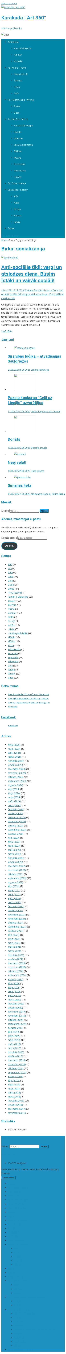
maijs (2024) (14, 797)
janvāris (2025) (15, 764)
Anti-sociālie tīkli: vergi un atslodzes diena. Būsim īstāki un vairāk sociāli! (31, 274)
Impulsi (17, 132)
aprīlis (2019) (14, 1044)
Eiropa (17, 209)
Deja (10, 580)
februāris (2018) (16, 1100)
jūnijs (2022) (14, 890)
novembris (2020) (17, 967)
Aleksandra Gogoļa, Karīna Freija (48, 493)
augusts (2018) (15, 1076)
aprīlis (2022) (14, 898)
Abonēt (9, 545)
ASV (16, 196)
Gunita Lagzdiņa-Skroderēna (45, 411)
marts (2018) (14, 1096)
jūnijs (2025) (14, 744)
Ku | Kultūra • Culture (18, 119)
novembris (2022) (17, 870)
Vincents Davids (39, 447)
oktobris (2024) (15, 776)
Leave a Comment (32, 294)
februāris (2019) (16, 1052)
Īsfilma (11, 608)
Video (17, 87)
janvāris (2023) (15, 861)
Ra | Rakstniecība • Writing (21, 100)
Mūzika (17, 157)
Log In (11, 1216)
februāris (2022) (16, 906)
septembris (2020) (17, 975)
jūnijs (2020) (14, 987)
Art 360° (18, 55)
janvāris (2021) (15, 959)
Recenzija (13, 653)
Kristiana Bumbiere (34, 290)
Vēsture (12, 673)
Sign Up (12, 1272)
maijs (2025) (14, 748)
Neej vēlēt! (17, 462)
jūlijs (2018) (14, 1080)
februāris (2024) (16, 809)
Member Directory (17, 1220)
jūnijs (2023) (14, 841)
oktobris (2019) (15, 1019)
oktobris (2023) (15, 825)
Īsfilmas (18, 80)
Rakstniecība (14, 649)
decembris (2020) (17, 963)
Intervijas (18, 138)
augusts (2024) (15, 785)
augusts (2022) (15, 882)
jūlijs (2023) (14, 837)
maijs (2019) (14, 1039)
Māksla (17, 151)
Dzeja (17, 112)
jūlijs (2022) (14, 886)
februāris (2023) (16, 857)
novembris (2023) (17, 821)
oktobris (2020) (15, 971)
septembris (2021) (17, 926)
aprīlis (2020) (14, 995)
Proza (17, 106)
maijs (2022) (14, 894)
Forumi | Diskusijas (23, 125)
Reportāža (13, 657)
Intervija (12, 604)
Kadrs (11, 616)
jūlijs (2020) (14, 983)
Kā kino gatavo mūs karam (22, 1349)
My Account (14, 1232)
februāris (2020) (16, 1003)
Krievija (17, 215)
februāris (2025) (16, 760)
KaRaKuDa (13, 42)
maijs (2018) (14, 1088)
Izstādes (18, 1325)
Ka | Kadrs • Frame (17, 68)
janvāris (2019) (15, 1056)
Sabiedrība (13, 661)
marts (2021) (14, 950)
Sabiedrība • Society (18, 190)
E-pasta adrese (9, 537)
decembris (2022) (17, 865)
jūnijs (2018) (14, 1084)
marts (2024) (14, 805)
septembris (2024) (17, 780)
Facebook (8, 717)
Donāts (14, 439)
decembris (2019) (17, 1011)
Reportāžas (20, 170)
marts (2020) (14, 999)
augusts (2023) (15, 833)
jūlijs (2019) (14, 1031)
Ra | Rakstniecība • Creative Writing (26, 1297)
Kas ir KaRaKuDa (22, 48)
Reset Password (16, 1240)
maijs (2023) (14, 845)
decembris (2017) (17, 1108)
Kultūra (11, 625)
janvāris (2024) (15, 813)
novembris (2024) (17, 772)
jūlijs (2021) (14, 934)
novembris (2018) (17, 1064)
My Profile (13, 1236)
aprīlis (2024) (14, 801)
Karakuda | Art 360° (23, 18)
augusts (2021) (15, 930)
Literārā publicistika (23, 145)
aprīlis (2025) (14, 752)
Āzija (16, 202)
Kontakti (18, 61)
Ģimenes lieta (19, 485)
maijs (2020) (14, 991)
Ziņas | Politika (16, 1276)
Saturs (11, 228)
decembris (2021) (17, 914)
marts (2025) (14, 756)
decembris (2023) (17, 817)
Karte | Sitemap (16, 1204)
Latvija (17, 222)
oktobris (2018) (15, 1068)
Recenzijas (19, 164)
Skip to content (9, 3)
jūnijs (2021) (14, 938)
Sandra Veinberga (40, 369)
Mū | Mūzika (14, 1224)
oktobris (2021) (15, 922)
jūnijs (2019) (14, 1035)
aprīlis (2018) (14, 1092)
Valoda (17, 177)
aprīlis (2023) (14, 849)
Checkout (12, 1183)
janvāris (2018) (15, 1104)
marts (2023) (14, 853)
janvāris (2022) (15, 910)
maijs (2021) (14, 942)
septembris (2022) (17, 878)
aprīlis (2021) (14, 946)
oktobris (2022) (15, 874)
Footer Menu (8, 1177)
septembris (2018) (17, 1072)
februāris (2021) (16, 955)
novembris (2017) (17, 1112)
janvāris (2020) (15, 1007)
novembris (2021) (17, 918)
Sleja (10, 665)
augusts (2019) (15, 1027)
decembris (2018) (17, 1060)
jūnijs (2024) (14, 793)
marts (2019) (14, 1048)
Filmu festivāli (21, 74)
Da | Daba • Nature (17, 183)
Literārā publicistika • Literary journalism (34, 1329)
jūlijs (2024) (14, 789)
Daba (10, 576)
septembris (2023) (17, 829)
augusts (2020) (15, 979)
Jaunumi (12, 612)
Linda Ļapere (37, 470)
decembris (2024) (17, 768)
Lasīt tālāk (6, 331)
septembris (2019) (17, 1023)
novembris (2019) (17, 1015)
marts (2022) (14, 902)
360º (16, 93)
